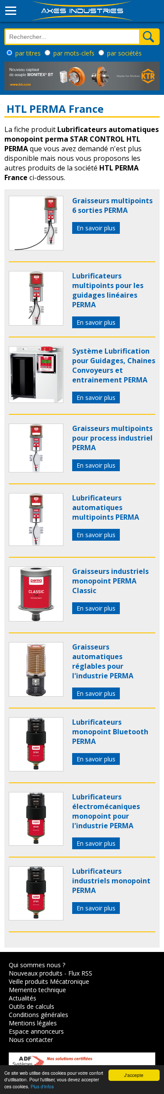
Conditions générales (38, 1015)
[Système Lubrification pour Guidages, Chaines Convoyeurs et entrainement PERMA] (36, 400)
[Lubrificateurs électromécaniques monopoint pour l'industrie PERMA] (36, 843)
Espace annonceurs (36, 1031)
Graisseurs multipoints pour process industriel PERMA (112, 438)
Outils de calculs (31, 1006)
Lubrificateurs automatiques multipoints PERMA (105, 507)
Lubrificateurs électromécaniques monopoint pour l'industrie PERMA (106, 811)
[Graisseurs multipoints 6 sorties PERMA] (36, 248)
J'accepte (133, 1075)
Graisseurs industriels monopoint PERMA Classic (110, 580)
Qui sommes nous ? (37, 965)
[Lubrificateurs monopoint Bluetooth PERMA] (36, 769)
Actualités (22, 998)
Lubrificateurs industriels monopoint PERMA (111, 880)
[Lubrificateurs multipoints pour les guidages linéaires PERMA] (36, 323)
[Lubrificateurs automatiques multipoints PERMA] (36, 543)
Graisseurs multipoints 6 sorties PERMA (112, 205)
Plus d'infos (42, 1086)
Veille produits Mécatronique (49, 981)
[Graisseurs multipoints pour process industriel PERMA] (36, 470)
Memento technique (37, 990)
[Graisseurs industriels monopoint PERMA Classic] (36, 619)
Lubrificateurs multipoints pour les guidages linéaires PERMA (107, 290)
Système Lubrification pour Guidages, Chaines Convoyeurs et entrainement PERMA (113, 365)
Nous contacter (31, 1039)
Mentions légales (33, 1023)
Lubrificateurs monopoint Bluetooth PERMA (110, 731)
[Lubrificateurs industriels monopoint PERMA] (36, 918)
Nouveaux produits (36, 973)
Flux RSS (80, 973)
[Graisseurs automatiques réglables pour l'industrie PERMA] (36, 694)
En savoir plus (96, 228)
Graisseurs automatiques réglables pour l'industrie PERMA (102, 661)
